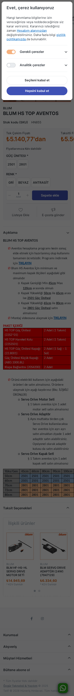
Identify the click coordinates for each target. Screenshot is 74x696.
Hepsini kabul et (37, 91)
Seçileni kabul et (37, 80)
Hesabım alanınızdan (32, 30)
